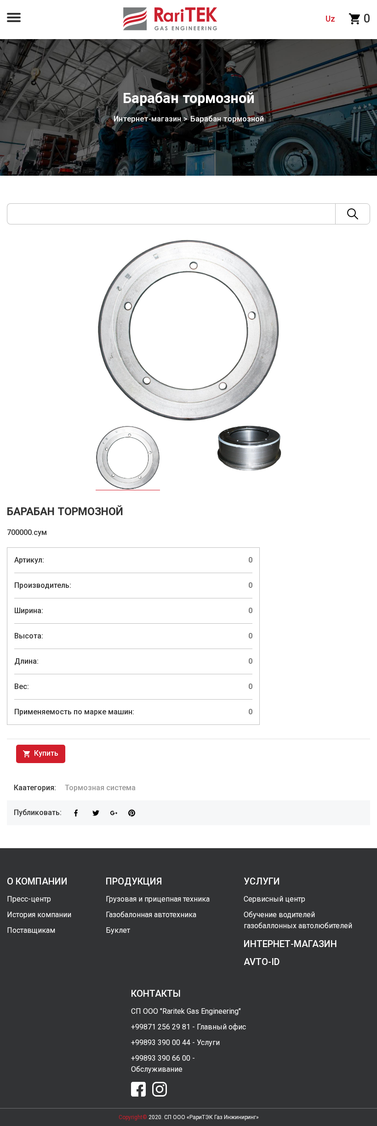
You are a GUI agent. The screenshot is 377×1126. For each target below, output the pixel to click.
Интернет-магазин (147, 119)
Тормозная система (100, 787)
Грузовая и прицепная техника (158, 899)
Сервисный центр (274, 899)
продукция (134, 881)
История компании (39, 914)
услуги (262, 881)
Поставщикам (31, 930)
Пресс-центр (29, 899)
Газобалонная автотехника (151, 914)
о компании (37, 881)
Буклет (118, 930)
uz (330, 18)
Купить (45, 753)
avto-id (262, 961)
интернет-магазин (290, 943)
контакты (156, 993)
